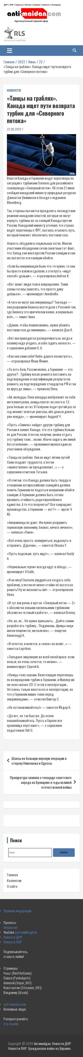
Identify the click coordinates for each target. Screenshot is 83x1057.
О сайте (12, 886)
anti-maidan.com (14, 1004)
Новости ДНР (12, 936)
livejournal (10, 927)
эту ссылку (10, 1023)
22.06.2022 (14, 129)
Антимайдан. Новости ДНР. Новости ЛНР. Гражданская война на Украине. (40, 1046)
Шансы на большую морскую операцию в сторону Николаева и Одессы (39, 761)
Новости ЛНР (12, 941)
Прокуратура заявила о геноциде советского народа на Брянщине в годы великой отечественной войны (40, 782)
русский (20, 932)
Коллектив (14, 880)
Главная (12, 874)
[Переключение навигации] (9, 50)
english (32, 932)
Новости (14, 90)
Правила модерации (17, 910)
